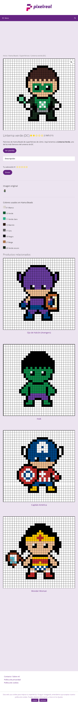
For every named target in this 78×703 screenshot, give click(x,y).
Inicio (5, 56)
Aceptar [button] (34, 700)
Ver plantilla (9, 150)
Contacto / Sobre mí (12, 676)
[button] (71, 62)
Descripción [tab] (10, 158)
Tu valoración (8, 167)
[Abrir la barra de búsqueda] (75, 18)
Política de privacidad (12, 679)
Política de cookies (11, 683)
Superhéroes (25, 56)
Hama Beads (13, 56)
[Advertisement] (39, 40)
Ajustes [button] (60, 697)
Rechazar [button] (43, 700)
